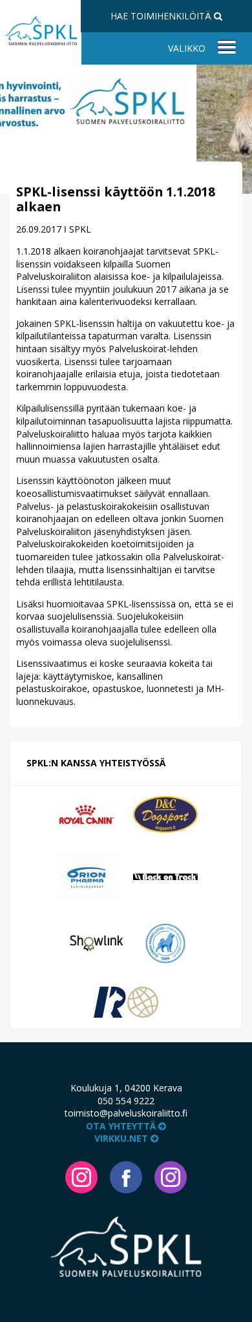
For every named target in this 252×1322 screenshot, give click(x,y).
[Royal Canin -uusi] (86, 814)
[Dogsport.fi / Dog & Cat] (165, 814)
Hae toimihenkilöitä (162, 16)
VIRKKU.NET (122, 1138)
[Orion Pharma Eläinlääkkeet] (86, 876)
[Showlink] (96, 942)
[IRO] (126, 1001)
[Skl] (165, 942)
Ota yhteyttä (122, 1126)
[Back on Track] (165, 876)
